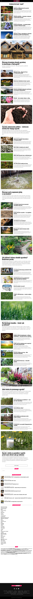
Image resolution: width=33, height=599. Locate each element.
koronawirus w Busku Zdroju (25, 549)
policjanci (16, 552)
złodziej (16, 554)
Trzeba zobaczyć (3, 515)
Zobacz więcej (16, 465)
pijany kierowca (3, 552)
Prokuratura (2, 526)
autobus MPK (8, 548)
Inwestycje (7, 549)
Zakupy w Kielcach (3, 543)
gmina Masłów (4, 549)
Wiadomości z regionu (4, 539)
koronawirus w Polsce (21, 550)
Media (2, 509)
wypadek (5, 554)
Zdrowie (2, 544)
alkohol (5, 548)
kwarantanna (11, 551)
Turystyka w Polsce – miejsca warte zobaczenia (10, 593)
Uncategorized (3, 516)
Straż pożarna (3, 528)
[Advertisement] (16, 568)
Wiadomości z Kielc (3, 533)
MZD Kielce (23, 551)
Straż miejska (3, 527)
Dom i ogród (2, 512)
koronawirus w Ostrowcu (13, 550)
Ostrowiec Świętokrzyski (28, 551)
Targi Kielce (28, 553)
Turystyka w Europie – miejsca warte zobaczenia (23, 593)
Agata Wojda (2, 548)
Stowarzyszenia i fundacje (4, 531)
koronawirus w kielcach (5, 550)
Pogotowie (2, 524)
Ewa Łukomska (29, 548)
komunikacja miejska (12, 549)
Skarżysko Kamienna (5, 553)
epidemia (26, 548)
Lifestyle (2, 511)
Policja (2, 525)
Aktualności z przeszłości (4, 518)
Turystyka (2, 532)
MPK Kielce (18, 551)
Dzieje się (2, 520)
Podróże (2, 513)
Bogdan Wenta (12, 548)
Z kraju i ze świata (3, 542)
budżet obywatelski (17, 548)
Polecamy (9, 552)
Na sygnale (2, 523)
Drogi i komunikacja (3, 534)
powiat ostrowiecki (22, 552)
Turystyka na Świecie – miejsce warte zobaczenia (17, 594)
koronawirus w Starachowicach (5, 551)
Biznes (2, 519)
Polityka (2, 529)
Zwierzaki (2, 514)
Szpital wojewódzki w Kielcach (21, 553)
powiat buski (19, 552)
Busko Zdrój (20, 548)
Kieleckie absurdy (3, 521)
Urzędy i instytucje (3, 510)
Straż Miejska (10, 553)
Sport (1, 530)
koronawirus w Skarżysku (28, 550)
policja (13, 552)
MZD (21, 551)
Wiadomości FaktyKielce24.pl (5, 517)
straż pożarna (13, 553)
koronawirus (17, 549)
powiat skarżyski (27, 552)
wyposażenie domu (9, 554)
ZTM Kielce (13, 554)
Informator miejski (3, 508)
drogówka (23, 548)
